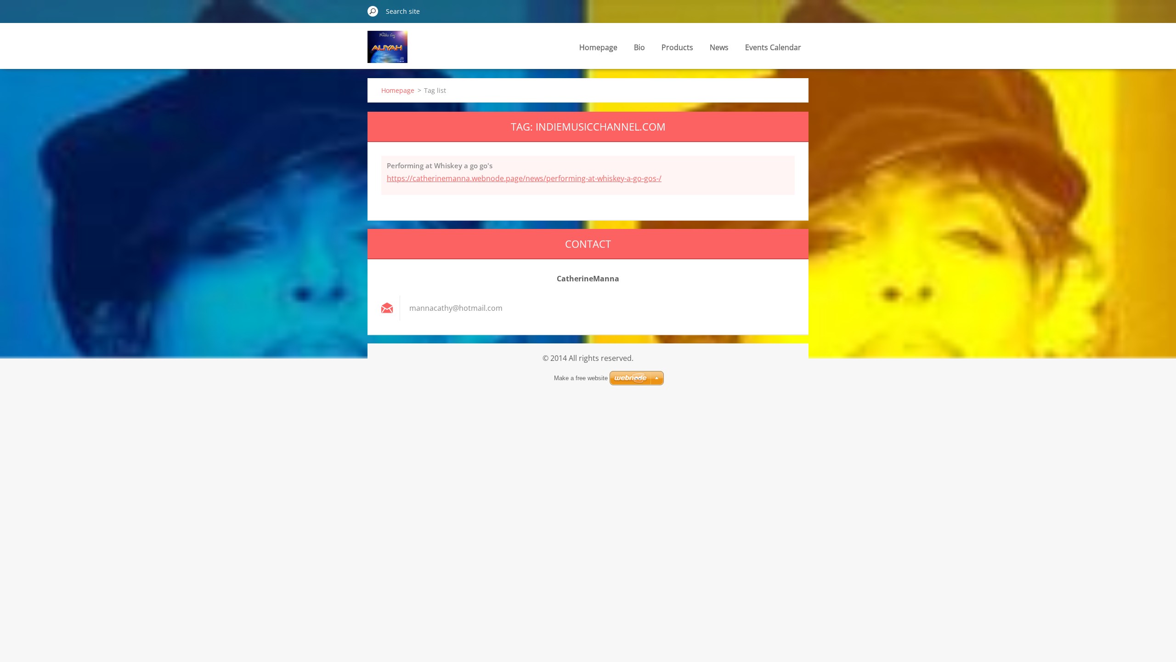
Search (373, 11)
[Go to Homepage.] (387, 52)
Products (677, 47)
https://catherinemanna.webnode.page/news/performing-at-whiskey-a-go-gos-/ (524, 178)
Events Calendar (773, 47)
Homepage (598, 47)
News (719, 47)
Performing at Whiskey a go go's (439, 165)
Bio (639, 47)
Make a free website (581, 378)
